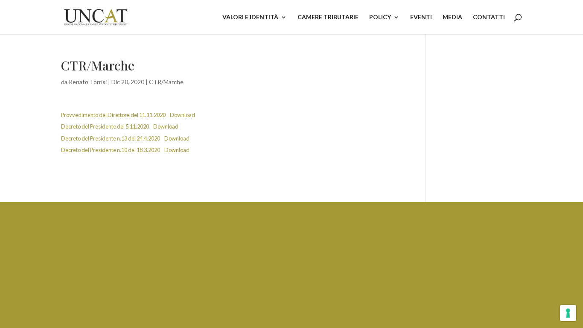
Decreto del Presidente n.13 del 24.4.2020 (110, 138)
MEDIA (452, 17)
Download (182, 114)
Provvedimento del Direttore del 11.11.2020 (113, 114)
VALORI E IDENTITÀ (250, 17)
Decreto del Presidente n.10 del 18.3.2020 (110, 149)
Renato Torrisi (88, 81)
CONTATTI (489, 17)
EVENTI (421, 17)
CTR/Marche (166, 81)
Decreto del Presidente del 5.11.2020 (105, 126)
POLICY (380, 17)
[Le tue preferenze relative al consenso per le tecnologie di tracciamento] (568, 313)
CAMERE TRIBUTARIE (328, 17)
